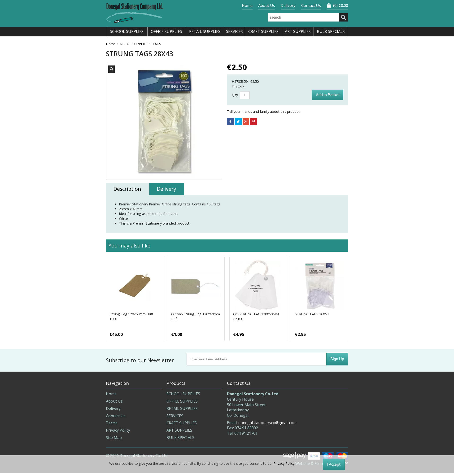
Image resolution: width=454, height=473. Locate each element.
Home (247, 5)
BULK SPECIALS (180, 437)
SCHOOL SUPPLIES (183, 393)
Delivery (288, 5)
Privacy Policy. (284, 463)
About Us (266, 5)
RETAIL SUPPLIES (134, 44)
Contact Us (311, 5)
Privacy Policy (118, 430)
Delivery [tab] (166, 188)
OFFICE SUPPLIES (182, 401)
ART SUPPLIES (179, 430)
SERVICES (174, 415)
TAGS (156, 44)
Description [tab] (127, 188)
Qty (235, 95)
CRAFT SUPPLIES (181, 422)
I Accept (333, 464)
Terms (112, 422)
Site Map (114, 437)
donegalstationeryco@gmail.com (267, 422)
